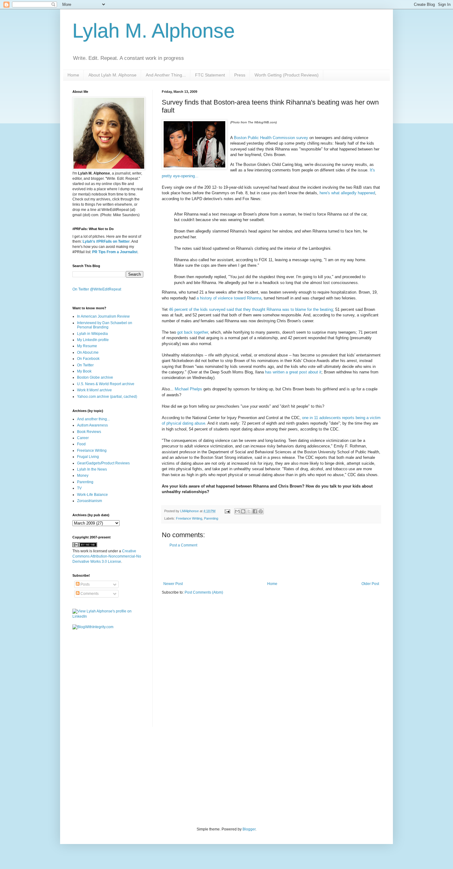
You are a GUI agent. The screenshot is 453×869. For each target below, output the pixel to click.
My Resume (87, 346)
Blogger (249, 829)
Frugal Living (88, 457)
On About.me (88, 352)
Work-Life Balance (92, 494)
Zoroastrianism (89, 501)
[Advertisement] (271, 564)
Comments (89, 593)
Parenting (211, 518)
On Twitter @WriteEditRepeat (96, 289)
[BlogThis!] (243, 511)
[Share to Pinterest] (261, 511)
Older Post (370, 584)
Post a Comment (183, 545)
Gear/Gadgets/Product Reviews (103, 463)
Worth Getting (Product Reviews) (287, 74)
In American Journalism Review (103, 316)
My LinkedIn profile (93, 340)
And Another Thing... (166, 74)
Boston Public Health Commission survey (271, 137)
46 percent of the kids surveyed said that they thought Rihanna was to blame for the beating (251, 309)
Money (82, 475)
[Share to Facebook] (255, 511)
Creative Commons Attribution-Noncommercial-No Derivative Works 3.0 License (106, 556)
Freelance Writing (189, 518)
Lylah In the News (92, 469)
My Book (84, 371)
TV (79, 488)
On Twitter (85, 365)
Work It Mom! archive (94, 390)
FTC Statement (210, 74)
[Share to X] (249, 511)
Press (239, 74)
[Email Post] (227, 511)
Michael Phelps (188, 389)
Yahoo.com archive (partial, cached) (107, 396)
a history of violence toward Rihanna (229, 298)
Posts (85, 584)
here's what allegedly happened (347, 193)
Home (73, 74)
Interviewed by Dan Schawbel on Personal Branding (104, 325)
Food (81, 444)
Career (83, 438)
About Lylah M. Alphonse (112, 74)
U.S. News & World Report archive (105, 384)
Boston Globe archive (95, 377)
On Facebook (88, 358)
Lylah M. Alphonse (153, 30)
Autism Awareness (92, 425)
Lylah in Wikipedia (92, 334)
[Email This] (237, 511)
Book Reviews (89, 432)
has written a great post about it (293, 372)
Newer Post (173, 584)
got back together (192, 332)
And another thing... (93, 419)
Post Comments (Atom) (204, 592)
